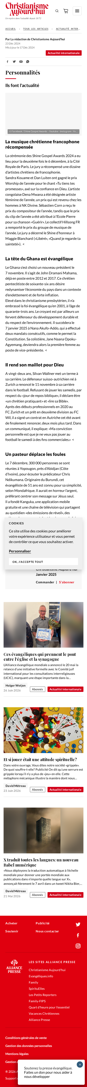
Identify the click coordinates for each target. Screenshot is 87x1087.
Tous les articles (35, 28)
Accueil (10, 28)
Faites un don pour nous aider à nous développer (48, 1074)
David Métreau (16, 786)
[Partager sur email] (21, 61)
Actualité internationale (64, 53)
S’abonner (66, 582)
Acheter (11, 923)
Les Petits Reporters (42, 995)
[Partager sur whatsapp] (27, 61)
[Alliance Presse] (14, 972)
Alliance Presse (39, 1020)
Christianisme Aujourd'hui (47, 970)
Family (33, 982)
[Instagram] (78, 946)
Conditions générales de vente (26, 1038)
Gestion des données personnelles (28, 1046)
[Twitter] (78, 924)
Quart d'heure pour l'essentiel (49, 1007)
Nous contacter (47, 931)
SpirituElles (37, 988)
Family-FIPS (37, 1001)
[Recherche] (57, 11)
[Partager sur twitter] (14, 61)
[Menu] (77, 10)
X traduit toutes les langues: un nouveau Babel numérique (41, 862)
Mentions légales (17, 1054)
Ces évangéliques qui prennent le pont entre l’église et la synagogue (40, 657)
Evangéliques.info (41, 976)
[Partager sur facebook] (7, 61)
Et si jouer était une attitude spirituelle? (40, 759)
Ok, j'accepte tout (27, 561)
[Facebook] (78, 935)
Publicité (42, 923)
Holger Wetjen (15, 685)
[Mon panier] (66, 11)
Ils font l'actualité (22, 85)
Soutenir (12, 931)
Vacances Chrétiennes (44, 1013)
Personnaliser (20, 551)
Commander (45, 582)
